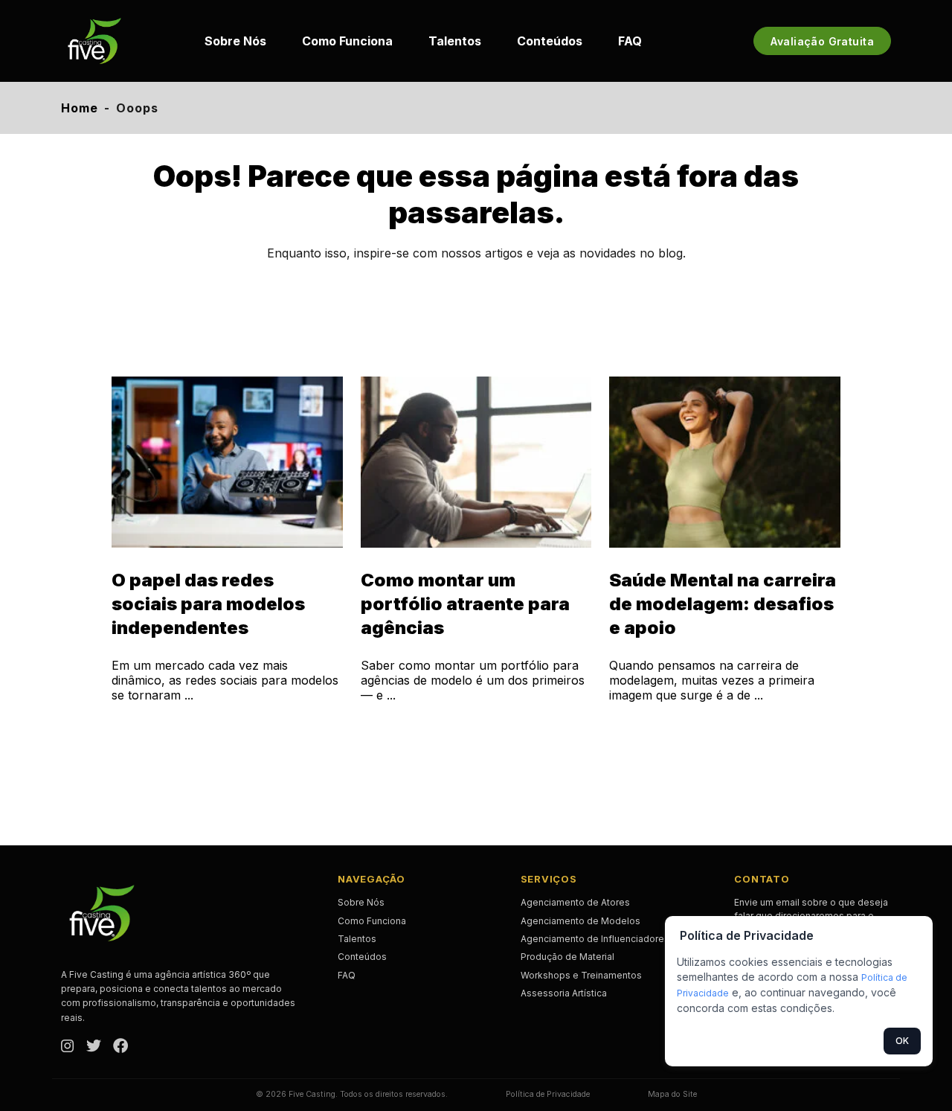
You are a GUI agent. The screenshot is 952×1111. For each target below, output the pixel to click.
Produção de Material (567, 956)
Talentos (454, 40)
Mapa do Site (672, 1094)
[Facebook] (120, 1047)
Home (79, 107)
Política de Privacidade (548, 1094)
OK (902, 1040)
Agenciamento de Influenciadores (595, 938)
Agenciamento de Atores (575, 902)
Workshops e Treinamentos (581, 975)
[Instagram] (67, 1047)
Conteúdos (549, 40)
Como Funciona (347, 40)
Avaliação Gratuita (822, 41)
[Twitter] (93, 1047)
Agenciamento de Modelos (580, 920)
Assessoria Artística (564, 993)
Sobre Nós (235, 40)
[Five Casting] (94, 40)
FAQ (630, 40)
